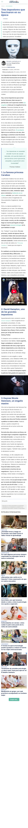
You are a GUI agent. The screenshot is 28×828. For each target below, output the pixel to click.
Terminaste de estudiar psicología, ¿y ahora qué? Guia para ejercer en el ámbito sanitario (14, 670)
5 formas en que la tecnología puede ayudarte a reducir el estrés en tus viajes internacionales (13, 647)
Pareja (3, 575)
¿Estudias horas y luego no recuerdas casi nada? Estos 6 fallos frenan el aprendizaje (12, 533)
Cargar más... (14, 699)
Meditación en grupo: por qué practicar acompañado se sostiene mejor (14, 693)
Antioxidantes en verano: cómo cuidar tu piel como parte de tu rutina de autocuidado (12, 625)
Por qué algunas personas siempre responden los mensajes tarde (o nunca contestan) (13, 556)
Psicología (4, 530)
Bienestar (3, 621)
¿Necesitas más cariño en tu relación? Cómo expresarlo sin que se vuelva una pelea (14, 579)
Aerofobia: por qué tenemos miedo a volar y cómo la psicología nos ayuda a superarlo (13, 602)
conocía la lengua (16, 225)
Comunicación (5, 552)
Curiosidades (9, 6)
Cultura (3, 6)
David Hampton (6, 320)
